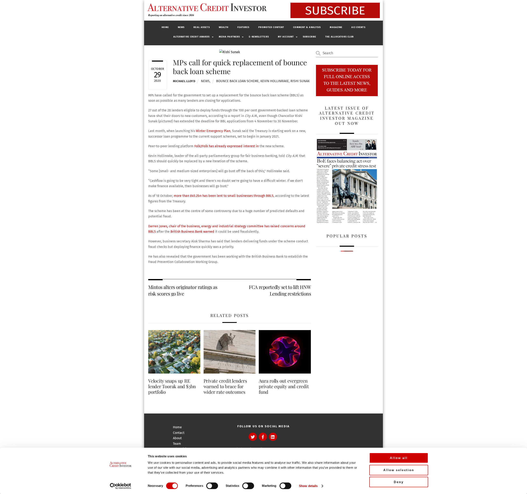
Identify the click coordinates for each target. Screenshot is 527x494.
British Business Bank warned (192, 232)
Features (243, 27)
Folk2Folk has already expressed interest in (227, 146)
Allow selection (398, 470)
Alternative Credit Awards (191, 36)
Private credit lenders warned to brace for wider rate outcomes (225, 386)
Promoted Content (271, 27)
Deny (398, 482)
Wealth (224, 27)
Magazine (336, 27)
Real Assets (202, 27)
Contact (178, 433)
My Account (286, 36)
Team (177, 444)
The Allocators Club (339, 36)
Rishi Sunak (300, 81)
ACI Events (358, 27)
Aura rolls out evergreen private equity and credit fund (284, 386)
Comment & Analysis (307, 27)
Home (165, 27)
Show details (308, 486)
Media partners (229, 36)
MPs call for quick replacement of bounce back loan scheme (240, 66)
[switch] (212, 485)
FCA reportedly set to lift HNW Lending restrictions (280, 290)
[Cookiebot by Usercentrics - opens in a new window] (121, 486)
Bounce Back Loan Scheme (237, 81)
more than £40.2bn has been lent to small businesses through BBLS (224, 196)
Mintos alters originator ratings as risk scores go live (182, 290)
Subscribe (309, 36)
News (181, 27)
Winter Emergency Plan (213, 131)
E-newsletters (259, 36)
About (177, 438)
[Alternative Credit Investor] (206, 7)
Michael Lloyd (184, 81)
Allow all (399, 458)
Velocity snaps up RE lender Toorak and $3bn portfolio (172, 386)
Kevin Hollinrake (274, 81)
